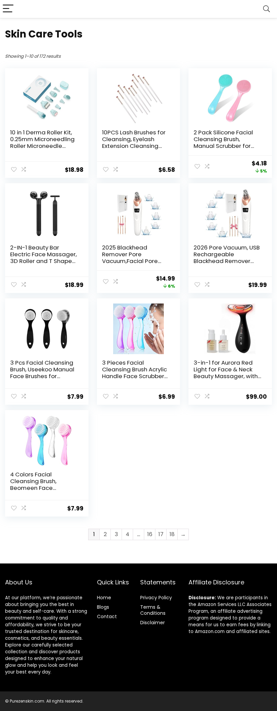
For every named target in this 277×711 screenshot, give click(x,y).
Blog (102, 607)
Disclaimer (152, 622)
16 (149, 534)
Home (104, 597)
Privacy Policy (156, 597)
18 (172, 534)
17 (160, 534)
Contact (107, 616)
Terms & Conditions (153, 610)
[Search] (266, 9)
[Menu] (8, 9)
